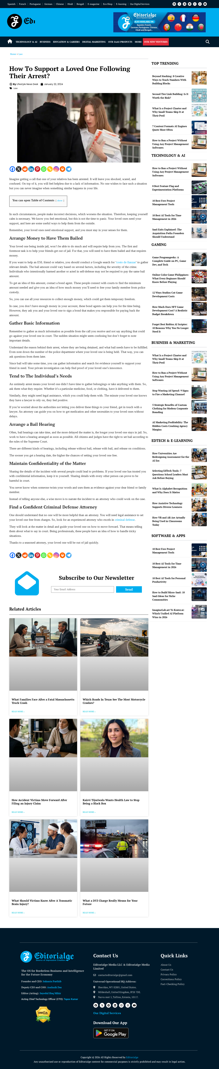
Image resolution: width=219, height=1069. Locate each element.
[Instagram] (195, 4)
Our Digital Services (139, 3)
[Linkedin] (189, 4)
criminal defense (125, 519)
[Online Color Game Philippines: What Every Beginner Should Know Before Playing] (199, 276)
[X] (18, 169)
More (138, 41)
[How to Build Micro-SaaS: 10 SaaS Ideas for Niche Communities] (199, 594)
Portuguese (35, 3)
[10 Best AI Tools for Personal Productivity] (199, 579)
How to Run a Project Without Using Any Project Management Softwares (170, 144)
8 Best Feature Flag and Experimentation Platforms (168, 187)
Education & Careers (66, 41)
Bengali (80, 3)
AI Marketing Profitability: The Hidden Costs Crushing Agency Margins (170, 426)
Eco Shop (107, 3)
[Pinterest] (184, 4)
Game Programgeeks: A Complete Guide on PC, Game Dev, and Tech (169, 261)
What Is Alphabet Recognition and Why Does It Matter (169, 490)
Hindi (70, 3)
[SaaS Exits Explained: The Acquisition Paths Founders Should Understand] (199, 231)
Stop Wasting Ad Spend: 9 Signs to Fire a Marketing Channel (170, 392)
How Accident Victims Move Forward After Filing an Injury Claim (39, 801)
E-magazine (93, 3)
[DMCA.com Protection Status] (43, 1021)
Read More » (18, 711)
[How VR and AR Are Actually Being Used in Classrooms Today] (199, 519)
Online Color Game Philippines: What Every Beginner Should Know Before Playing (170, 278)
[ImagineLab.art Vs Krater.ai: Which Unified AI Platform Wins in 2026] (199, 612)
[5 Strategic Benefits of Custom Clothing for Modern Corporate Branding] (199, 407)
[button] (207, 42)
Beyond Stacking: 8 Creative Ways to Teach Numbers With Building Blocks (169, 80)
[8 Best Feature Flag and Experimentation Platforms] (199, 187)
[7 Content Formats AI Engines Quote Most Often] (199, 127)
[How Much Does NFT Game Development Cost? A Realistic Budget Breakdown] (199, 309)
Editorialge (132, 1057)
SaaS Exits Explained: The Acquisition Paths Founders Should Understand (168, 233)
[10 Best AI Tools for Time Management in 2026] (199, 217)
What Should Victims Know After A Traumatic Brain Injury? (42, 902)
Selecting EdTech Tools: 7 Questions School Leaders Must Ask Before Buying (170, 474)
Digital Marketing (94, 41)
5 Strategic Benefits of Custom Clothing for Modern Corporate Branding (170, 408)
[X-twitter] (179, 4)
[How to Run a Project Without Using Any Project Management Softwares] (199, 142)
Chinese (60, 3)
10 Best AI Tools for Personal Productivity (168, 580)
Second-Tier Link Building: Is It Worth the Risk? (170, 95)
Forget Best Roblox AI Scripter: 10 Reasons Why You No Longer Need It (170, 328)
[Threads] (200, 4)
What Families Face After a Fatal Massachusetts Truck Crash (43, 701)
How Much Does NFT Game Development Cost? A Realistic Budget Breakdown (169, 310)
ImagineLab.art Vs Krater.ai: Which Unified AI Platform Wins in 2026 (168, 613)
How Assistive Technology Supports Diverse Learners (167, 505)
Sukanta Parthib (52, 981)
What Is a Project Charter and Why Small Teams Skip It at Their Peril (169, 112)
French (22, 3)
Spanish (11, 3)
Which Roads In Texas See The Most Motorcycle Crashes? (114, 701)
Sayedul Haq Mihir (50, 993)
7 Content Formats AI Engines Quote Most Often (169, 128)
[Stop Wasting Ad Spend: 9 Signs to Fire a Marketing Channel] (199, 392)
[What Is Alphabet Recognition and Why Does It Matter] (199, 490)
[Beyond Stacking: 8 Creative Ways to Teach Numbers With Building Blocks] (199, 78)
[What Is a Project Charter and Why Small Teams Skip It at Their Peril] (199, 110)
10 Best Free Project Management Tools (163, 202)
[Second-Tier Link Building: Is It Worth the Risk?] (199, 95)
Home (13, 54)
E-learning (121, 3)
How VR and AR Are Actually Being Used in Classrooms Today (168, 521)
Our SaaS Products (120, 41)
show (60, 200)
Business (45, 41)
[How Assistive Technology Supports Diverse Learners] (199, 505)
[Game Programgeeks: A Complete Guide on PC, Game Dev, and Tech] (199, 259)
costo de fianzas (126, 262)
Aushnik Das (54, 987)
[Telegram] (69, 169)
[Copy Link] (50, 169)
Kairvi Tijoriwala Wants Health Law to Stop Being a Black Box (111, 801)
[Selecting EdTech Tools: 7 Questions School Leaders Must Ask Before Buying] (199, 472)
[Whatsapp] (43, 169)
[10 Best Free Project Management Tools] (199, 202)
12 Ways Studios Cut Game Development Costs (167, 294)
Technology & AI (26, 41)
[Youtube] (205, 4)
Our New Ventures (156, 41)
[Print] (62, 169)
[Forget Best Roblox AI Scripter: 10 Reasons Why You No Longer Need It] (199, 326)
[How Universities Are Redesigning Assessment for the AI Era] (199, 455)
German (48, 3)
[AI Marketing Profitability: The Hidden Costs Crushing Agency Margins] (199, 424)
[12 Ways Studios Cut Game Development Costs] (199, 294)
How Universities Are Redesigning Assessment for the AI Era (170, 457)
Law (21, 54)
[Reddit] (25, 169)
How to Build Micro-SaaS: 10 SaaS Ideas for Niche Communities (168, 596)
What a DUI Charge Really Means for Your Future (110, 902)
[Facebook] (174, 4)
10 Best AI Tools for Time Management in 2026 (166, 217)
